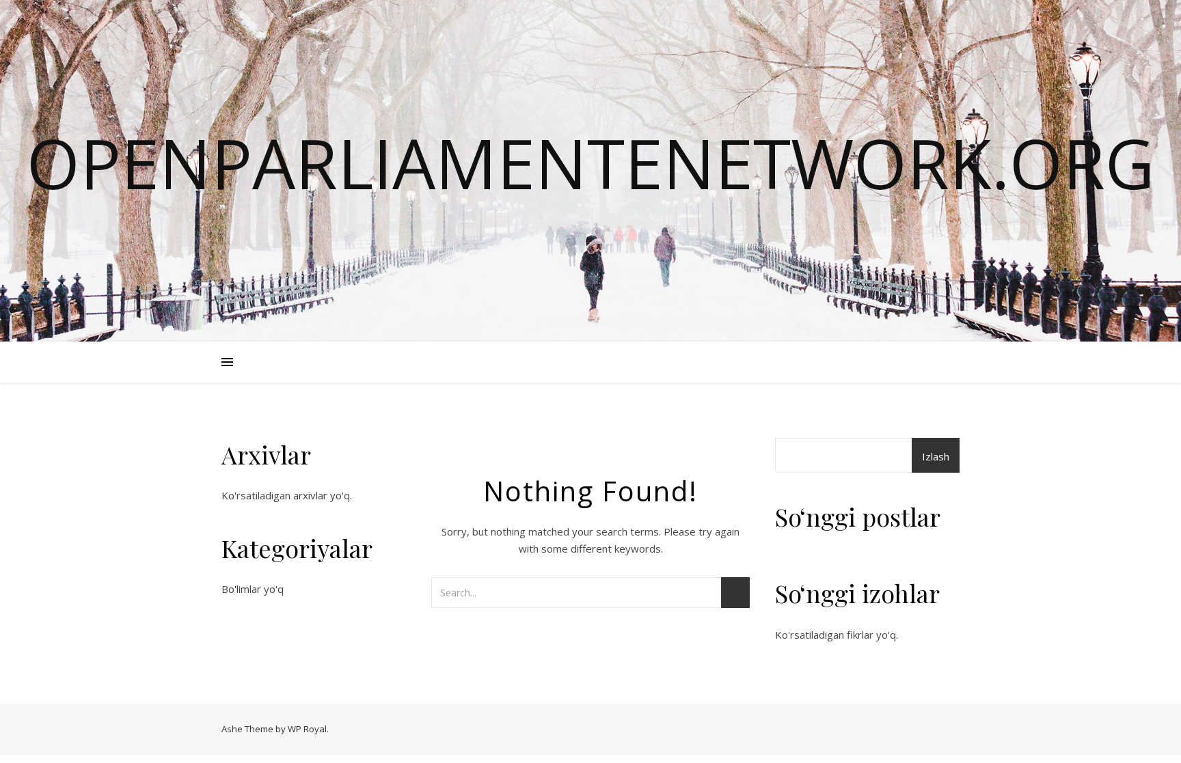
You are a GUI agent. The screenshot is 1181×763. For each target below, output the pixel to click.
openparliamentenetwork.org (590, 162)
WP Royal (307, 729)
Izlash (935, 456)
